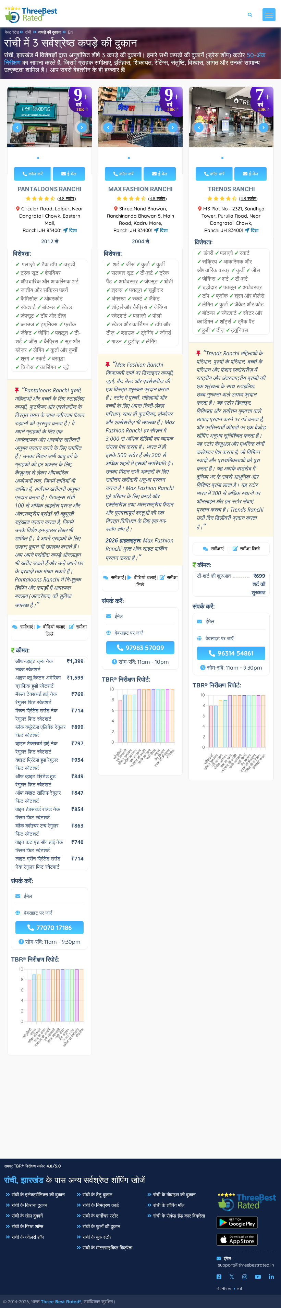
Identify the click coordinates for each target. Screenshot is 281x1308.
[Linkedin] (271, 1277)
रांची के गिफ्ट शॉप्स (27, 1226)
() (66, 198)
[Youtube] (258, 1277)
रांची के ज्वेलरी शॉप (28, 1237)
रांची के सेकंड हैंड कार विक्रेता (179, 1216)
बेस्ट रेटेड (12, 32)
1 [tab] (38, 158)
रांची (28, 32)
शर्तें (240, 1289)
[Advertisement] (140, 1110)
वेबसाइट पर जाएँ (38, 913)
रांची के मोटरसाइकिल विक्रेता (107, 1248)
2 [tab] (43, 158)
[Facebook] (219, 1277)
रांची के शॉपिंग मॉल (168, 1205)
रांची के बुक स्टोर (97, 1237)
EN (70, 32)
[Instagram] (244, 1277)
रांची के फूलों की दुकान (101, 1226)
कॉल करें (35, 173)
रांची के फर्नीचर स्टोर (100, 1216)
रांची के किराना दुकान (29, 1205)
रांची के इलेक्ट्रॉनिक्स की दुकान (38, 1194)
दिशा (72, 230)
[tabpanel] (49, 130)
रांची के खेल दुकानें (27, 1216)
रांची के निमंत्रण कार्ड (101, 1205)
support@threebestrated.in (246, 1265)
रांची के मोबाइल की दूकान (174, 1194)
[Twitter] (231, 1277)
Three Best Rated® (61, 1301)
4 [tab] (54, 158)
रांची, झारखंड (24, 1180)
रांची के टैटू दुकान (97, 1194)
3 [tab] (49, 158)
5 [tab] (60, 158)
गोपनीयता (224, 1289)
